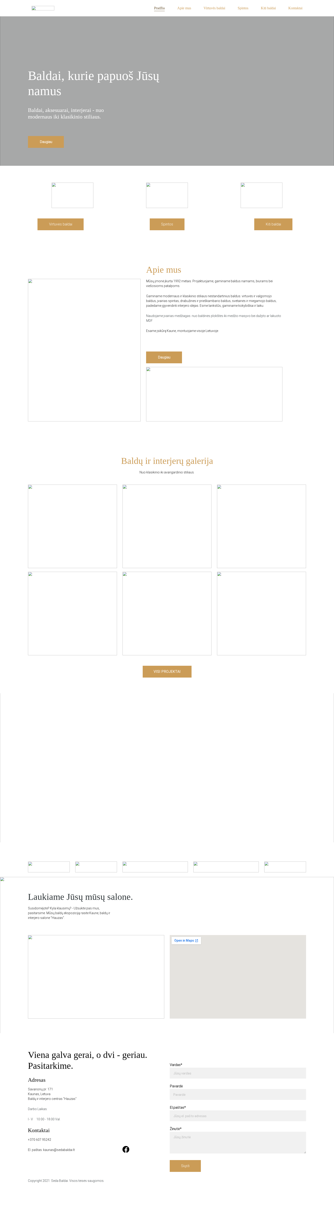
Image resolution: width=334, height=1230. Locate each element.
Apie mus (184, 8)
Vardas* (176, 1065)
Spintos (243, 8)
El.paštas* (178, 1107)
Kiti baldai (268, 8)
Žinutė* (176, 1129)
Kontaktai (295, 8)
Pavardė (176, 1086)
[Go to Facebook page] (125, 1149)
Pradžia (159, 8)
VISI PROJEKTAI (167, 671)
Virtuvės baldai (214, 8)
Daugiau (46, 142)
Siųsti (185, 1166)
